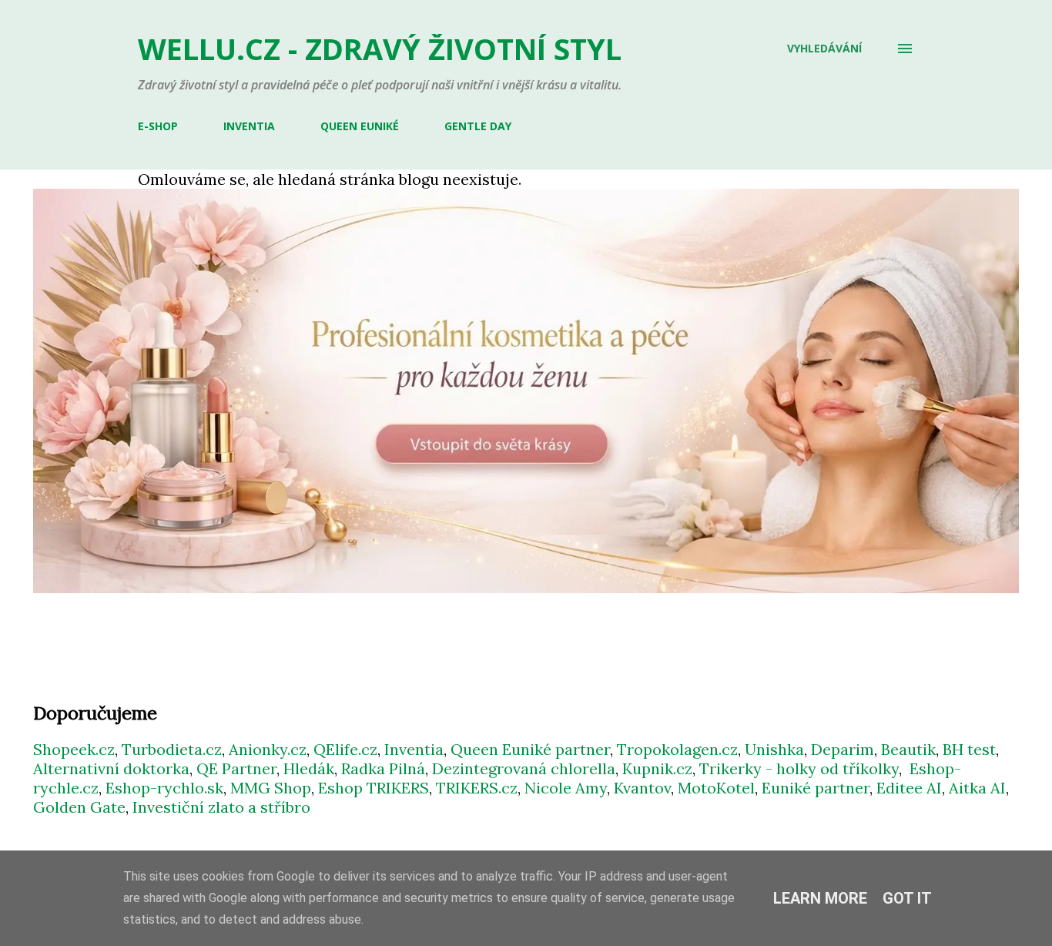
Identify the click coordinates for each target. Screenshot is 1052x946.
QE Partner (236, 768)
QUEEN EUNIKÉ (359, 126)
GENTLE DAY (477, 126)
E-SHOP (158, 126)
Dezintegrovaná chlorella (523, 768)
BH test (969, 749)
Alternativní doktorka (111, 768)
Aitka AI (977, 787)
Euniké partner (815, 787)
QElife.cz (345, 749)
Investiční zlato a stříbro (221, 807)
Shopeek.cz (74, 749)
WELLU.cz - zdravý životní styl (379, 49)
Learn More (820, 898)
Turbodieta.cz (172, 749)
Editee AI (909, 787)
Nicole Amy (565, 787)
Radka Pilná (383, 768)
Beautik (908, 749)
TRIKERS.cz (477, 787)
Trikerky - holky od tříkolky (799, 768)
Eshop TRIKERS (373, 787)
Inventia (414, 749)
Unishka (774, 749)
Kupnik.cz (657, 768)
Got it (907, 898)
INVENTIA (249, 126)
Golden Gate (79, 807)
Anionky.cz (268, 749)
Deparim (842, 749)
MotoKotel (716, 787)
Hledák (308, 768)
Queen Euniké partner (530, 749)
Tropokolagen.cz (677, 749)
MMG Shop (270, 787)
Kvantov (642, 787)
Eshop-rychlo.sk (164, 787)
